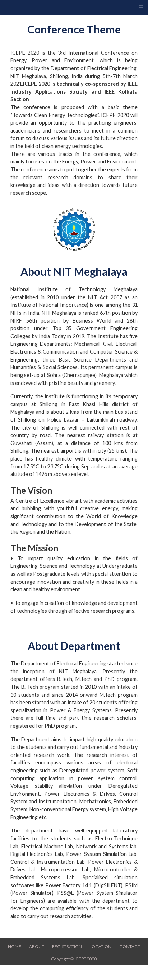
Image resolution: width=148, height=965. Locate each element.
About (36, 946)
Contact (129, 946)
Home (14, 946)
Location (100, 946)
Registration (67, 946)
